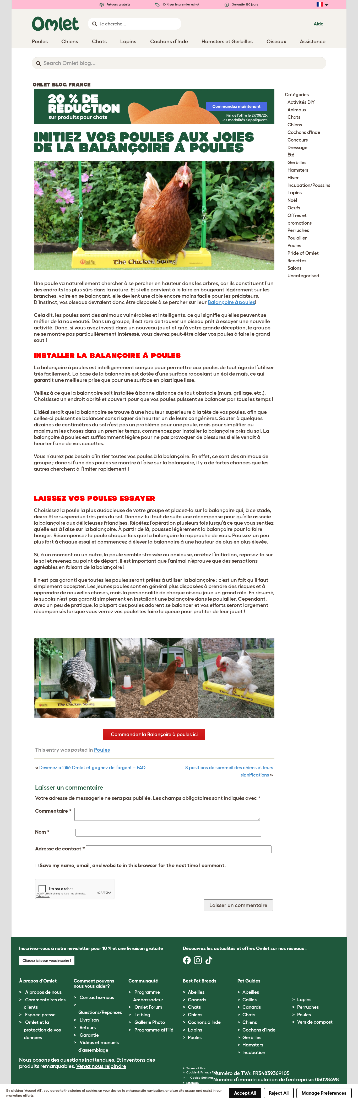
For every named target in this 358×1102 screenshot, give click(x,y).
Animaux (297, 109)
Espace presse (40, 1014)
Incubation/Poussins (309, 185)
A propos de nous (43, 992)
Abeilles (196, 992)
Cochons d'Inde (304, 132)
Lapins (295, 192)
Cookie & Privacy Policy (203, 1072)
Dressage (297, 147)
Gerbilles (297, 162)
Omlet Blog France (61, 85)
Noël (292, 200)
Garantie (89, 1035)
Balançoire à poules (231, 302)
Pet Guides (249, 981)
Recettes (297, 260)
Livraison (89, 1020)
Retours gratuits (118, 4)
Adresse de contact (60, 848)
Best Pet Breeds (199, 981)
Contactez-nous (97, 997)
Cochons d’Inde (258, 1030)
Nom (42, 832)
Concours (298, 140)
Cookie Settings (202, 1077)
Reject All (279, 1093)
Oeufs (294, 207)
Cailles (249, 999)
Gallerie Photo (149, 1022)
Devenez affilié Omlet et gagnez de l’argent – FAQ (92, 767)
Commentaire (53, 811)
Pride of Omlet (303, 253)
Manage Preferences (324, 1093)
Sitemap (192, 1082)
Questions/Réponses (100, 1012)
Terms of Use (195, 1068)
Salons (294, 268)
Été (291, 155)
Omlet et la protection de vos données (42, 1030)
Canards (197, 999)
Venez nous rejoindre (101, 1066)
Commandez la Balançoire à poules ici (154, 734)
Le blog (142, 1014)
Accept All (245, 1093)
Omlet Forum (148, 1007)
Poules (102, 750)
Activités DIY (301, 102)
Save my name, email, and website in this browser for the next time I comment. (133, 865)
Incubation (253, 1052)
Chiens (295, 124)
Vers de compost (315, 1022)
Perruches (298, 230)
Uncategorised (303, 275)
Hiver (293, 177)
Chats (294, 117)
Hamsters (298, 170)
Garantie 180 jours (244, 4)
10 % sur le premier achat (180, 4)
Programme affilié (153, 1030)
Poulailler (297, 238)
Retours (88, 1027)
